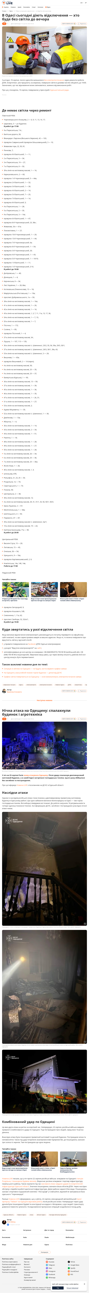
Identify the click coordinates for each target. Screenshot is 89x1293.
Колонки (40, 7)
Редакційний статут (9, 1267)
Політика (69, 1245)
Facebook (32, 644)
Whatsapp (52, 1278)
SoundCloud (75, 1271)
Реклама (27, 1270)
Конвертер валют (30, 1280)
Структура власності (31, 1272)
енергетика (78, 685)
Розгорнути (44, 1252)
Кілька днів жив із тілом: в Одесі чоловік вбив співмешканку (72, 600)
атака (31, 1215)
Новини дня (27, 1245)
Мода (4, 1245)
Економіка (26, 7)
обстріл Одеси (41, 1215)
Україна (6, 7)
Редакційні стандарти (9, 1270)
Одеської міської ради (59, 90)
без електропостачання (54, 80)
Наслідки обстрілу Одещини (57, 1215)
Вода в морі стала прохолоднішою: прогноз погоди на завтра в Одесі (44, 600)
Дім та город (49, 1230)
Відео (48, 7)
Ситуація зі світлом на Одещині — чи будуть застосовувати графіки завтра (35, 669)
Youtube (51, 1262)
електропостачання (46, 685)
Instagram (52, 1271)
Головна (4, 11)
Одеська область (8, 1215)
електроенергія (31, 685)
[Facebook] (8, 1225)
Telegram (52, 1265)
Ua (81, 3)
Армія (19, 7)
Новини (13, 7)
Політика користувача (9, 1262)
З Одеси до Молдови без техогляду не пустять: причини (15, 600)
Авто (4, 1230)
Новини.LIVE (22, 785)
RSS (72, 1274)
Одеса (11, 11)
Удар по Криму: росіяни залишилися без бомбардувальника (68, 1170)
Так (58, 1288)
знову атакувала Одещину (36, 775)
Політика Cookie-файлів (10, 1272)
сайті (39, 648)
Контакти (27, 1267)
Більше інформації (72, 1288)
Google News (75, 1265)
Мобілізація (70, 1237)
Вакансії (26, 1264)
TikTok (73, 1262)
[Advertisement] (33, 100)
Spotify (73, 1268)
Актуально (27, 1230)
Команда (27, 1275)
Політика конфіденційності (11, 1264)
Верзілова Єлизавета (14, 692)
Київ (25, 1237)
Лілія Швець (11, 1222)
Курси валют (28, 1277)
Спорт (34, 7)
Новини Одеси (59, 685)
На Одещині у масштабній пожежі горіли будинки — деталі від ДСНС (33, 673)
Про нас (26, 1262)
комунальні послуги (9, 685)
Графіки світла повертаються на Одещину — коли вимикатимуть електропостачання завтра (42, 677)
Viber (50, 1268)
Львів (46, 1237)
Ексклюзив (6, 1237)
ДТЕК (69, 685)
